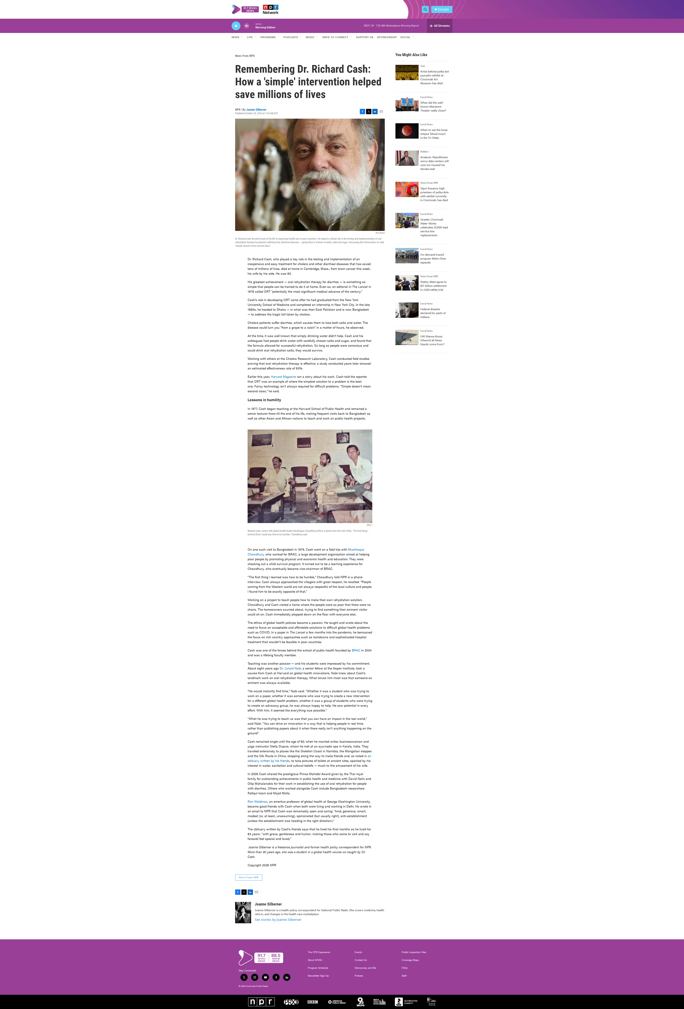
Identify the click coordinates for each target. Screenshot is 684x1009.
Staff (404, 975)
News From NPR (245, 56)
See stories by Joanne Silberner (278, 919)
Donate (443, 9)
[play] (236, 26)
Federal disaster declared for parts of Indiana (433, 313)
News (235, 37)
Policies (359, 975)
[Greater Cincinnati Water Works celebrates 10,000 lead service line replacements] (407, 220)
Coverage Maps (410, 960)
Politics (424, 151)
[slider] (252, 26)
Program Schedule (318, 967)
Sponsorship (387, 37)
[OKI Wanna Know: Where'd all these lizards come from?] (407, 337)
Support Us (365, 37)
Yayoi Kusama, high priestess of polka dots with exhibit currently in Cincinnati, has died (434, 194)
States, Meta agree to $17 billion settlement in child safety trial (433, 286)
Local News (426, 97)
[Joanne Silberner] (243, 912)
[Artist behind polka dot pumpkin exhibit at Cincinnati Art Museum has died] (407, 72)
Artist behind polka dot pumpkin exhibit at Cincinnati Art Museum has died (434, 77)
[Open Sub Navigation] (242, 37)
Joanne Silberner (256, 109)
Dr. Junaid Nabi (290, 668)
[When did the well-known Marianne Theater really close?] (407, 103)
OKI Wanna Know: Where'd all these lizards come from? (432, 340)
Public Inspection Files (414, 952)
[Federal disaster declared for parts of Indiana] (407, 310)
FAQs (405, 967)
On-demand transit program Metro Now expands (433, 258)
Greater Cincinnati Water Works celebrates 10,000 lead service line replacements (434, 227)
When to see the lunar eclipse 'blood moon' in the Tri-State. (434, 134)
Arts (422, 66)
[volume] (247, 26)
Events (358, 952)
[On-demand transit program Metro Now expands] (407, 255)
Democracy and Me (365, 967)
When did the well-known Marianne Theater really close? (433, 106)
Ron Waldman (258, 801)
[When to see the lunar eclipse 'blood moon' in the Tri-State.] (407, 131)
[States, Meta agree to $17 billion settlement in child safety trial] (407, 283)
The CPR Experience (319, 952)
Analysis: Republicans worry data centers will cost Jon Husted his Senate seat (434, 163)
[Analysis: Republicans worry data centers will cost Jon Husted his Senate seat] (407, 158)
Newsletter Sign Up (318, 975)
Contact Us (361, 960)
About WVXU (315, 960)
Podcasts (290, 37)
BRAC (356, 650)
